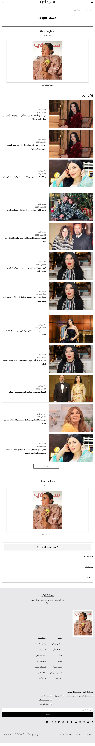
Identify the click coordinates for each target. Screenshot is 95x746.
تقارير (60, 661)
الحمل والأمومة (44, 704)
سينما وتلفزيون (41, 413)
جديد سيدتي (41, 655)
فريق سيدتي (41, 661)
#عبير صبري (47, 17)
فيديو (59, 638)
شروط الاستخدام (89, 735)
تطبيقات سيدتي (40, 667)
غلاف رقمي (42, 673)
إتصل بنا (62, 735)
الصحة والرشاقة (45, 696)
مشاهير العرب (42, 109)
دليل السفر (58, 679)
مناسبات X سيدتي (40, 644)
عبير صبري (77, 9)
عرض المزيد (46, 466)
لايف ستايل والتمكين (85, 696)
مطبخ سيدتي (57, 644)
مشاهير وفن (70, 696)
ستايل (60, 655)
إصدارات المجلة (47, 32)
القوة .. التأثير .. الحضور (87, 557)
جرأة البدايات (89, 577)
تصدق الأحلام (89, 567)
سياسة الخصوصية (78, 735)
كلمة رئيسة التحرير (49, 547)
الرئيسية (89, 9)
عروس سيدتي (57, 667)
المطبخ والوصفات (44, 700)
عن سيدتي (42, 650)
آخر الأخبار (42, 679)
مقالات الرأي (57, 650)
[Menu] (92, 2)
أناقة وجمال (58, 696)
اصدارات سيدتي (56, 673)
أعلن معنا (68, 735)
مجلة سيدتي (41, 638)
